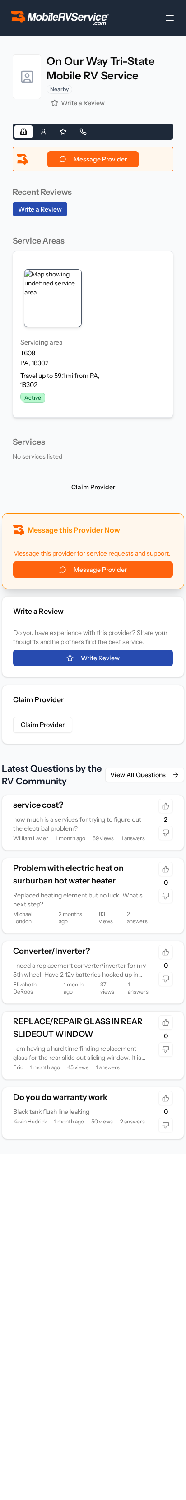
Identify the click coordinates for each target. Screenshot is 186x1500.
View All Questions (138, 775)
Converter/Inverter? (51, 951)
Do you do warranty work (60, 1097)
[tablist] (93, 132)
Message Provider (100, 159)
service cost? (38, 805)
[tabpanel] (93, 306)
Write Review (100, 658)
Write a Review (83, 103)
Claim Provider (93, 487)
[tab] (23, 131)
